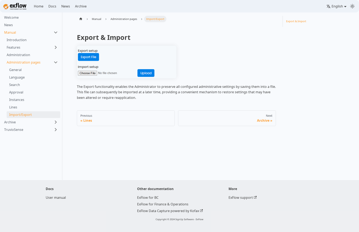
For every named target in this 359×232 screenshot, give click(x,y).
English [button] (337, 6)
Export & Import (296, 21)
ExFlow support (241, 197)
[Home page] (81, 19)
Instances (16, 99)
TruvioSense (13, 129)
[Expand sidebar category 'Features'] (55, 47)
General (15, 70)
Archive (81, 6)
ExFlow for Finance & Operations (162, 204)
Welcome (11, 17)
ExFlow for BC (148, 197)
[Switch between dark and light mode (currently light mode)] (352, 6)
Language (17, 77)
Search (14, 84)
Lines (13, 107)
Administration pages (24, 62)
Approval (16, 92)
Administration (18, 55)
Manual (10, 32)
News (65, 6)
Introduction (17, 40)
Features (13, 47)
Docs (52, 6)
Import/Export (20, 114)
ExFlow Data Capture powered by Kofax (168, 211)
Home (38, 6)
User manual (56, 197)
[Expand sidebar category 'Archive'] (55, 122)
